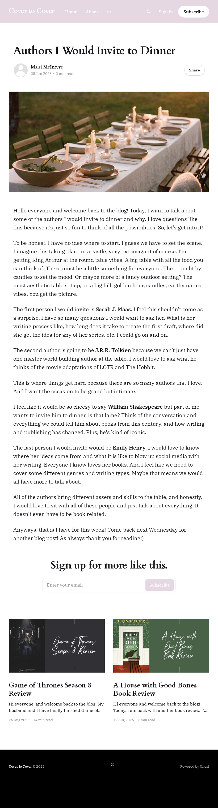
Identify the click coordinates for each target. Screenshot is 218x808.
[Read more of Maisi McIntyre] (20, 70)
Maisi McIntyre (47, 67)
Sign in (166, 11)
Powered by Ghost (194, 766)
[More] (109, 12)
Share (194, 70)
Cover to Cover (31, 11)
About (92, 11)
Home (71, 11)
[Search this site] (149, 11)
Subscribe (193, 11)
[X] (112, 764)
